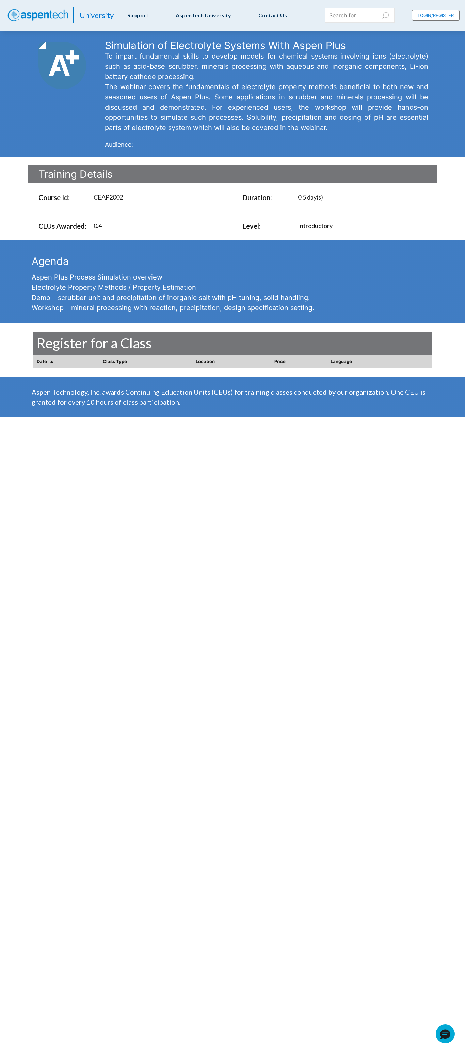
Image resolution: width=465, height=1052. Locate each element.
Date (42, 361)
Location (205, 361)
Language (341, 361)
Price (280, 361)
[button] (445, 1033)
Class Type (115, 361)
